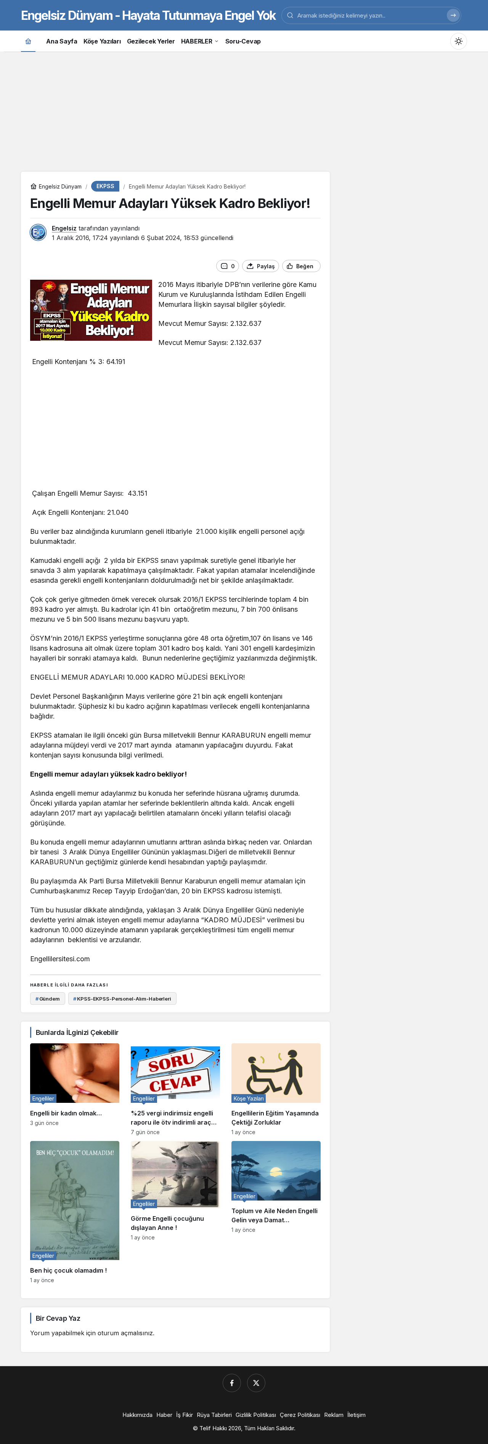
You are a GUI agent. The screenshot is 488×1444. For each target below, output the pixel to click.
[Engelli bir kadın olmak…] (74, 1089)
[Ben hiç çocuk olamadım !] (74, 1212)
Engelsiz (64, 228)
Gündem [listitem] (47, 999)
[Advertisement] (244, 110)
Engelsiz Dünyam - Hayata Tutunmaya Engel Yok (148, 15)
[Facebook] (232, 1383)
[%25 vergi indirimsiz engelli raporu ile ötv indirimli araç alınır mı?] (175, 1089)
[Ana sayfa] (28, 41)
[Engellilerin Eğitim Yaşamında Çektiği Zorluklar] (276, 1089)
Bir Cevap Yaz (58, 1318)
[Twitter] (256, 1383)
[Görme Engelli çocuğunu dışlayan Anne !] (175, 1212)
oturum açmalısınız (125, 1333)
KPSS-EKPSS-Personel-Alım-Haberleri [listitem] (122, 999)
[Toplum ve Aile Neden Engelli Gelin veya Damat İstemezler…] (276, 1212)
